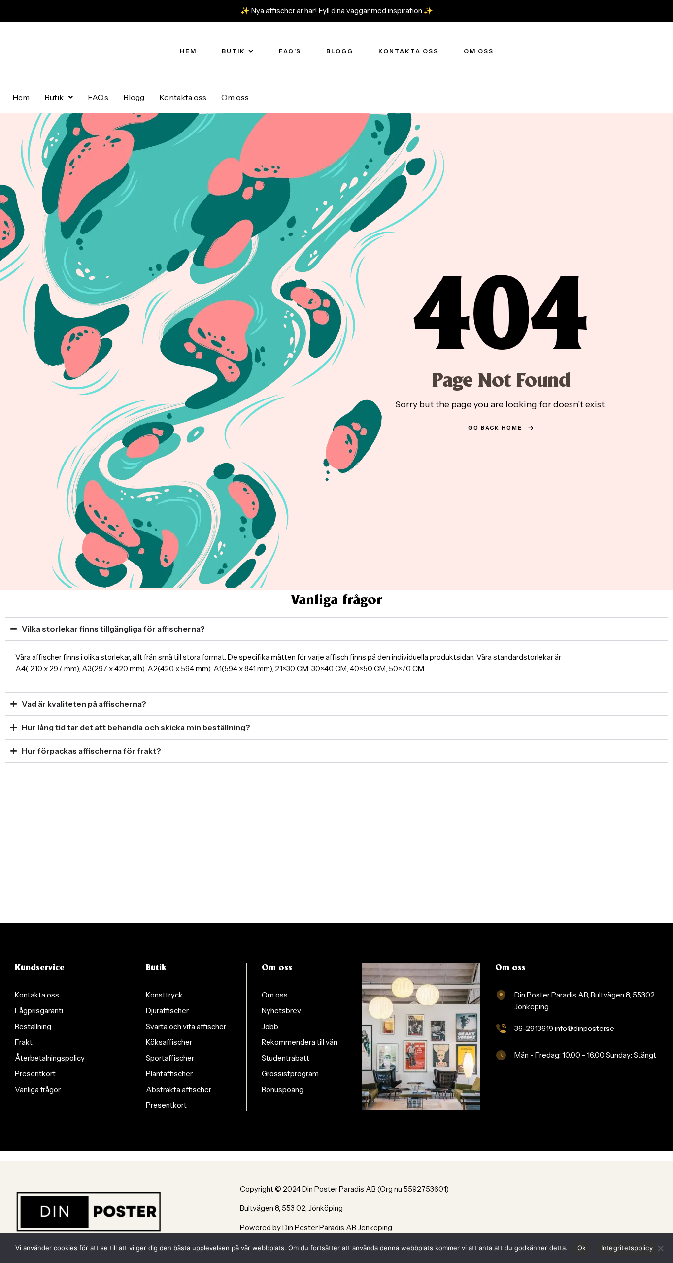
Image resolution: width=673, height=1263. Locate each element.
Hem (21, 97)
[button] (58, 97)
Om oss (235, 97)
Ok (581, 1248)
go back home (495, 427)
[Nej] (661, 1248)
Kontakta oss (182, 97)
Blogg (133, 97)
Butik (54, 97)
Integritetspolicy (627, 1248)
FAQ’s (98, 97)
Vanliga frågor (336, 601)
